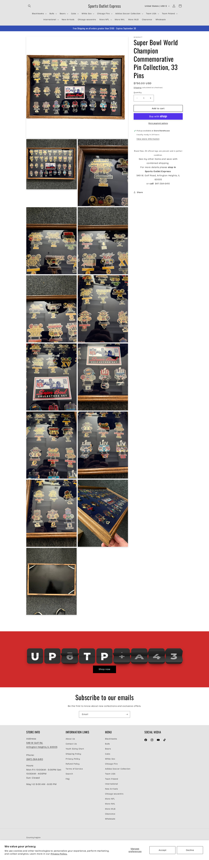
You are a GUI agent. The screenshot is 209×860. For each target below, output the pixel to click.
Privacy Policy (73, 759)
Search (69, 774)
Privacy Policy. (59, 853)
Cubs (107, 754)
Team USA (110, 774)
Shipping (137, 88)
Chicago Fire (111, 764)
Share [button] (140, 192)
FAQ (68, 779)
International (111, 784)
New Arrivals (111, 789)
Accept (162, 850)
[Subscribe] (127, 714)
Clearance (110, 814)
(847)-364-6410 (34, 759)
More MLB (110, 809)
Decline (190, 850)
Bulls (107, 744)
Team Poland (111, 779)
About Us (70, 739)
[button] (29, 6)
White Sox (110, 759)
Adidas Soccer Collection (117, 769)
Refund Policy (73, 764)
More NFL (110, 799)
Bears (108, 749)
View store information (147, 139)
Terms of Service (74, 769)
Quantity (138, 92)
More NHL (110, 804)
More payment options (158, 123)
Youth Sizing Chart (75, 749)
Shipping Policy (73, 754)
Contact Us (71, 744)
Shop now (104, 669)
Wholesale (110, 819)
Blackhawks (111, 739)
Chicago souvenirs (114, 794)
